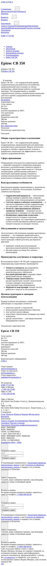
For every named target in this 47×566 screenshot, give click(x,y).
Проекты (4, 14)
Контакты (5, 32)
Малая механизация (17, 28)
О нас (3, 414)
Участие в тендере (32, 28)
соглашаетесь (9, 557)
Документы (5, 30)
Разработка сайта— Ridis (11, 442)
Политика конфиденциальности (24, 425)
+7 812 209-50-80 (8, 394)
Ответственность (19, 11)
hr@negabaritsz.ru (8, 373)
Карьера (4, 20)
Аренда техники (7, 26)
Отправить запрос (8, 458)
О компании (6, 9)
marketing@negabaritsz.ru (11, 377)
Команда (5, 17)
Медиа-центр (6, 11)
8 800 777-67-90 (7, 36)
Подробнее (5, 100)
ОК (2, 564)
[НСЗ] (7, 2)
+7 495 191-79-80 (8, 389)
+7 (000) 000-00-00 (23, 494)
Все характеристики (9, 126)
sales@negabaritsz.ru (9, 369)
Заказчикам (6, 23)
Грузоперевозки (20, 26)
